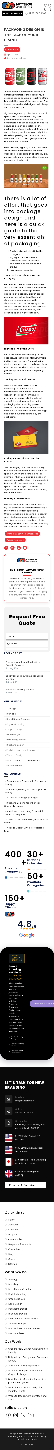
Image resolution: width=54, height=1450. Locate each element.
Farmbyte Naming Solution (20, 689)
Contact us (14, 1249)
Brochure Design (15, 744)
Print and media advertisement (23, 760)
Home (11, 1219)
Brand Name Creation (18, 719)
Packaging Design (16, 739)
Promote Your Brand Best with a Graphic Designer (23, 664)
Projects (13, 1234)
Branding (11, 713)
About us (13, 1224)
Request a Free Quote (24, 1185)
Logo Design (13, 734)
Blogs (11, 1254)
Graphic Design (15, 729)
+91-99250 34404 (24, 1112)
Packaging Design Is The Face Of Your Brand (24, 35)
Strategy (11, 708)
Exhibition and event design (21, 750)
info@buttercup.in (24, 1100)
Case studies (15, 1239)
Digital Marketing (16, 724)
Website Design (15, 755)
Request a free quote (12, 13)
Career (12, 1258)
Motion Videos (14, 765)
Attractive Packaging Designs (24, 1365)
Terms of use (30, 1439)
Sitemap (12, 1263)
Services (13, 1229)
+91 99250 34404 (36, 13)
